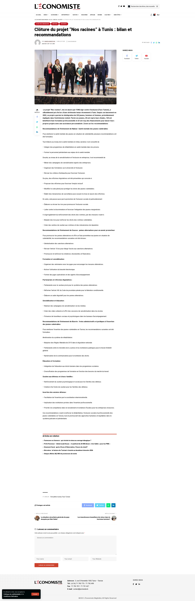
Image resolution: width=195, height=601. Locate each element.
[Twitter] (137, 57)
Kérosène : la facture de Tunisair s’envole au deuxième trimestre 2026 (68, 450)
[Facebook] (127, 57)
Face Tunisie (66, 497)
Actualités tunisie (56, 497)
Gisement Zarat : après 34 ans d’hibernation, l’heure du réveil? (66, 447)
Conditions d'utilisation (11, 596)
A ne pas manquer (42, 23)
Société (64, 23)
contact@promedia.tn (80, 589)
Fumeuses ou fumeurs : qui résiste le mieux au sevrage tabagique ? (67, 440)
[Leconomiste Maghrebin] (57, 6)
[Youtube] (146, 57)
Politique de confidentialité (12, 594)
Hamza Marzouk (49, 41)
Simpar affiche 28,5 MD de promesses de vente (60, 453)
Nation (55, 23)
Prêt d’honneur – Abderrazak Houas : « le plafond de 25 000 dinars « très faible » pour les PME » (77, 444)
